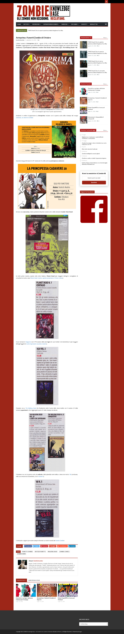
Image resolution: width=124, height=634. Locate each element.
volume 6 (40, 476)
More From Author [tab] (34, 580)
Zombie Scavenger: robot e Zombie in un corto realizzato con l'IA (94, 143)
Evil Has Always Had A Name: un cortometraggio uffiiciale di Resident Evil (94, 163)
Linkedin (72, 546)
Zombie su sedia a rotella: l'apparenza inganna (94, 158)
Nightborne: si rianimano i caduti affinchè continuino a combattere (92, 137)
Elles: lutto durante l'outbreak (89, 149)
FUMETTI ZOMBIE (27, 551)
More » (24, 30)
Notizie (26, 24)
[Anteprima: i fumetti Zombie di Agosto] (47, 590)
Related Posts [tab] (21, 580)
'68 (70, 474)
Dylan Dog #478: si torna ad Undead (66, 598)
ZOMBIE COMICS (64, 551)
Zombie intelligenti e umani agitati (91, 153)
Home (19, 24)
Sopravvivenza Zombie (50, 24)
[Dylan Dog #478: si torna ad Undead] (68, 590)
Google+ (53, 546)
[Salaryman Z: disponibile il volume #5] (83, 119)
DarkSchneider (20, 40)
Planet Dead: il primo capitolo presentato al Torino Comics (46, 278)
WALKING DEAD (52, 551)
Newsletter (93, 24)
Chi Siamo (74, 24)
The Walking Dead (30, 408)
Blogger (80, 631)
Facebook (28, 546)
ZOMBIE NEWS (21, 554)
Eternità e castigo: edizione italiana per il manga (24, 598)
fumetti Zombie (60, 540)
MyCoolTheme (58, 631)
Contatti (84, 24)
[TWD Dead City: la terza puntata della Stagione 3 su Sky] (83, 64)
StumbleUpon (63, 546)
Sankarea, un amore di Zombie (24, 117)
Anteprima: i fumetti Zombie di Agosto (46, 598)
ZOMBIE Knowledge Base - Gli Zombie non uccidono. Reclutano (38, 631)
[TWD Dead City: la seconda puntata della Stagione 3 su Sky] (83, 73)
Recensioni (36, 24)
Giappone (28, 342)
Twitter (37, 546)
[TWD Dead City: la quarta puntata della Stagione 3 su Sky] (83, 54)
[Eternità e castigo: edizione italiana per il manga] (26, 590)
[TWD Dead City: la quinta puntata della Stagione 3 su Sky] (83, 44)
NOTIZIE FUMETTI (40, 551)
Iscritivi (94, 182)
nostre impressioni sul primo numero (36, 344)
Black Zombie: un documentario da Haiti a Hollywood (44, 30)
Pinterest (45, 546)
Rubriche (64, 24)
